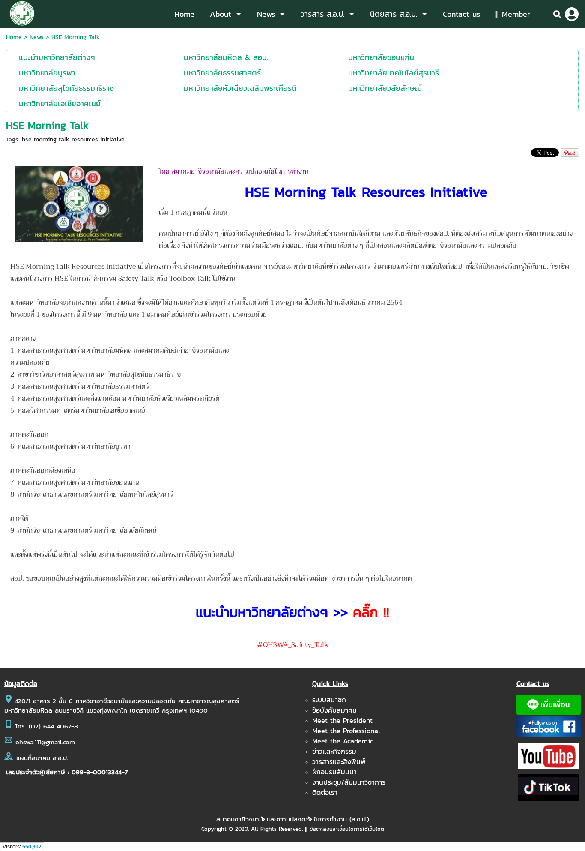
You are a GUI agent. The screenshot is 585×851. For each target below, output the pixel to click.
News (37, 37)
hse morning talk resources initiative (73, 139)
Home (14, 37)
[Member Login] (572, 14)
